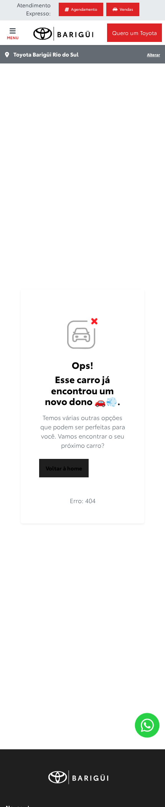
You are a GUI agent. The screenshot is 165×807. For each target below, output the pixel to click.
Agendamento (84, 9)
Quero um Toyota (134, 33)
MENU (12, 37)
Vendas (126, 9)
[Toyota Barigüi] (65, 33)
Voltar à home (64, 468)
